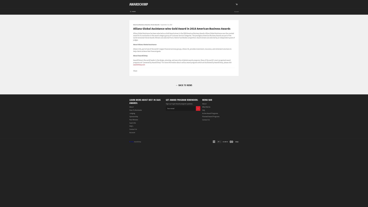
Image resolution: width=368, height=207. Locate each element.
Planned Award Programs (210, 116)
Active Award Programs (210, 113)
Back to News (185, 85)
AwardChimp (138, 4)
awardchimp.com (139, 65)
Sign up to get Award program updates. (179, 104)
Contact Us (133, 129)
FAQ (203, 110)
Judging (132, 113)
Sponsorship (133, 116)
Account (236, 11)
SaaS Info (132, 123)
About (131, 107)
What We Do (206, 107)
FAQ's (131, 126)
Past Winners (133, 120)
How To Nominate (135, 110)
